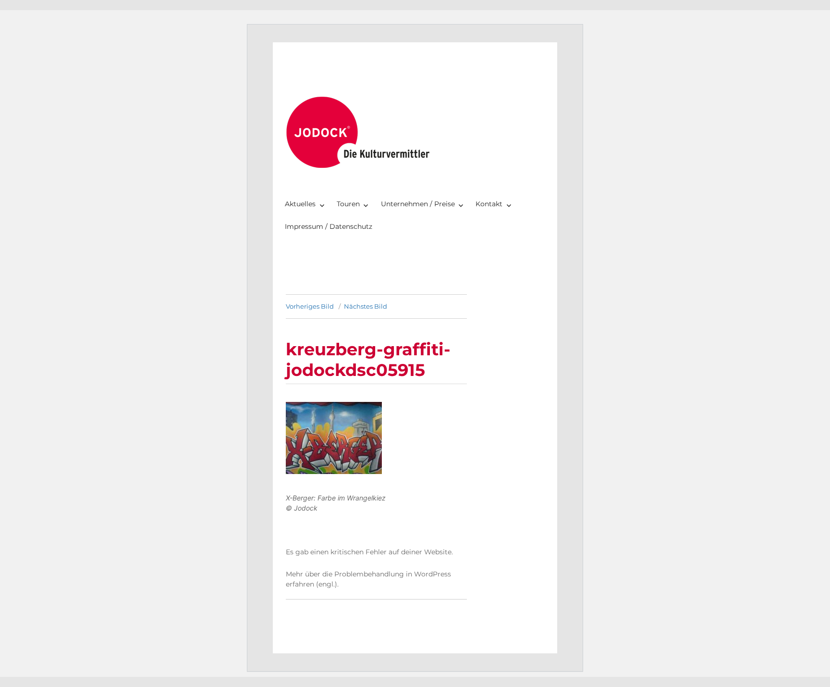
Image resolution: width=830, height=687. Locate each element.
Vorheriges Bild (310, 306)
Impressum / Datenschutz (328, 226)
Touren (348, 204)
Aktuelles (300, 204)
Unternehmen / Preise (418, 204)
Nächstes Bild (365, 306)
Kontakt (489, 204)
